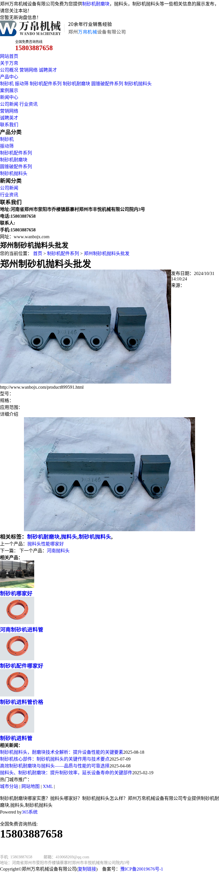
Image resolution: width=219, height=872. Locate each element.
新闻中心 (9, 97)
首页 (37, 253)
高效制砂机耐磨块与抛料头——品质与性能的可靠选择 (55, 765)
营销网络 (28, 70)
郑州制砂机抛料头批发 (106, 253)
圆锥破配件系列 (107, 83)
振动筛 (22, 83)
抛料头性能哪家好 (45, 543)
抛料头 (69, 537)
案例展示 (9, 90)
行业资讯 (28, 104)
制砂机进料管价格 (21, 702)
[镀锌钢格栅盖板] (85, 382)
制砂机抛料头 (138, 83)
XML (48, 786)
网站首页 (9, 56)
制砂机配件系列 (46, 83)
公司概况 (9, 70)
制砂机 (7, 83)
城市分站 (9, 786)
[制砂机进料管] (17, 731)
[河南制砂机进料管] (17, 622)
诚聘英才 (48, 70)
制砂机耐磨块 (96, 3)
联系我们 (9, 124)
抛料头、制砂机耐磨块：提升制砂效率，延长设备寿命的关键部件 (66, 772)
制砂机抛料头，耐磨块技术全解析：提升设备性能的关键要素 (61, 752)
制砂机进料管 (16, 738)
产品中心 (9, 76)
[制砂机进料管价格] (17, 694)
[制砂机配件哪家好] (17, 658)
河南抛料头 (58, 550)
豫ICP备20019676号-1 (141, 869)
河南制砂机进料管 (21, 630)
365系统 (30, 812)
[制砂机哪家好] (17, 586)
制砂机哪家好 (16, 593)
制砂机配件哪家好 (21, 666)
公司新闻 (9, 104)
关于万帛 (9, 63)
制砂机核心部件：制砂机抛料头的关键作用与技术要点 (55, 759)
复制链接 (87, 869)
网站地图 (30, 786)
